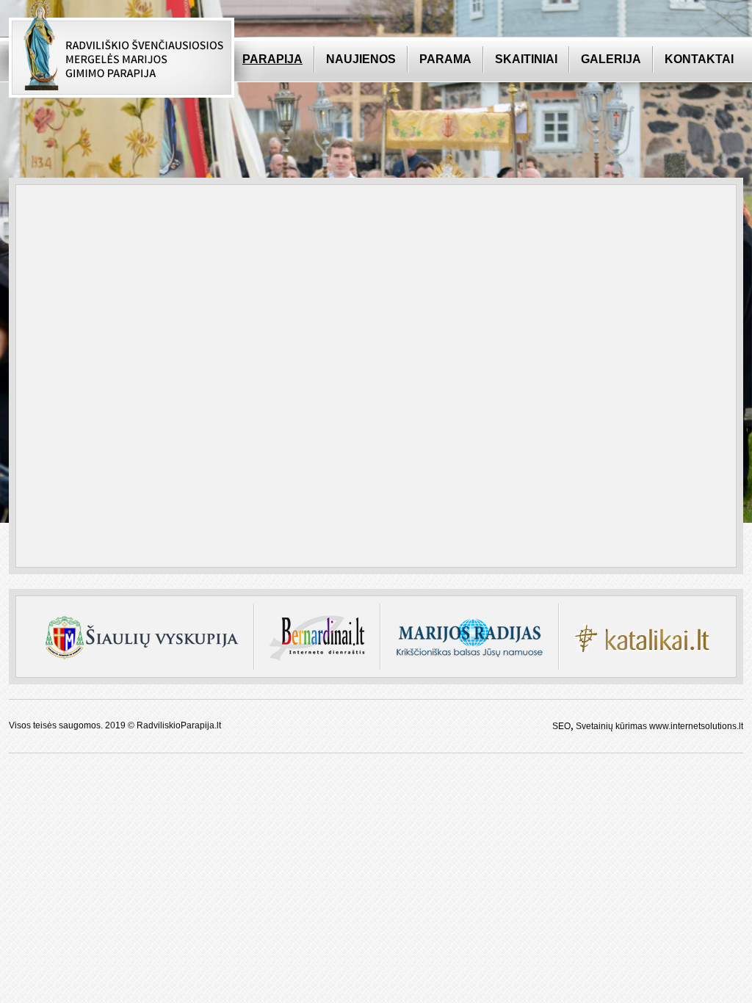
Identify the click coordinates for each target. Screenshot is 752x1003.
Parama (445, 59)
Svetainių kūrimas (611, 726)
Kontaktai (699, 59)
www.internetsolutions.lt (696, 726)
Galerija (611, 59)
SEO (561, 726)
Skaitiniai (526, 59)
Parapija (272, 59)
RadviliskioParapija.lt (179, 725)
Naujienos (361, 59)
